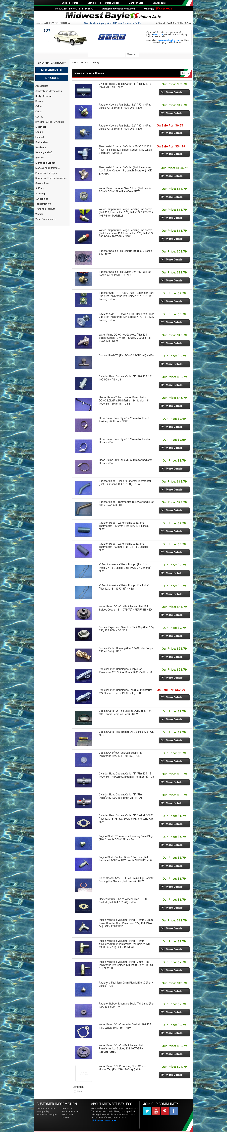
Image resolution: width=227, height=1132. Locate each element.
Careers (65, 1117)
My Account (159, 2)
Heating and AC (43, 152)
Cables (39, 106)
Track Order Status (71, 1111)
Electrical (40, 127)
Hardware (40, 147)
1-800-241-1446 (63, 8)
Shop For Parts (69, 2)
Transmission (43, 203)
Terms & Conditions (46, 1108)
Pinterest (165, 1111)
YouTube (156, 1111)
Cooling (39, 116)
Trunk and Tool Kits (45, 209)
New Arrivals (51, 70)
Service (91, 2)
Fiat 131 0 (84, 62)
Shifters (39, 188)
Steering (40, 193)
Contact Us (67, 1108)
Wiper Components (45, 219)
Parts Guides (112, 2)
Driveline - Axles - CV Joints (49, 122)
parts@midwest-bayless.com (118, 8)
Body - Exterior (43, 96)
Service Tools (42, 183)
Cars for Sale (136, 2)
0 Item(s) (158, 8)
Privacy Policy (43, 1111)
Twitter (147, 1111)
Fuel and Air (41, 142)
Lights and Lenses (45, 162)
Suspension (41, 198)
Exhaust (39, 137)
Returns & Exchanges (47, 1114)
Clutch (38, 111)
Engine (39, 132)
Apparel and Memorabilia (48, 91)
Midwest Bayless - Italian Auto (113, 16)
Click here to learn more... (104, 1120)
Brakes (39, 101)
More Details (174, 92)
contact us (158, 34)
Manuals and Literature (47, 168)
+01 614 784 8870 (83, 8)
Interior (39, 157)
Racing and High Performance (51, 178)
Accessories (41, 86)
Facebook (174, 1111)
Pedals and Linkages (46, 173)
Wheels (39, 214)
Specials (52, 78)
